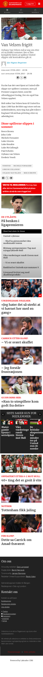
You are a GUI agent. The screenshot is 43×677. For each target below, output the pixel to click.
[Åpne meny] (39, 4)
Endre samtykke (29, 652)
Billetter (21, 12)
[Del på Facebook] (18, 77)
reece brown (30, 173)
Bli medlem (7, 12)
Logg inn (30, 4)
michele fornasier (22, 166)
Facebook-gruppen (9, 614)
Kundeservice (6, 601)
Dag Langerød (23, 567)
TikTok (4, 621)
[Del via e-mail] (25, 77)
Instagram (6, 616)
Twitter (5, 611)
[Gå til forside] (12, 4)
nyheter (6, 166)
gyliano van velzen (11, 173)
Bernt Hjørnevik (18, 570)
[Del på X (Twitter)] (21, 77)
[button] (3, 414)
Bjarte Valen (31, 576)
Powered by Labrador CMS (21, 660)
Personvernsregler (14, 652)
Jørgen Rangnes (18, 573)
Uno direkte (5, 607)
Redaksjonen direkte (8, 604)
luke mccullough (11, 169)
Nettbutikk (34, 12)
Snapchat (5, 619)
